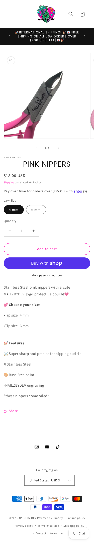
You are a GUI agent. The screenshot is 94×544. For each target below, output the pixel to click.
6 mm (36, 209)
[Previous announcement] (9, 36)
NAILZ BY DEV (27, 518)
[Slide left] (36, 148)
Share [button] (13, 411)
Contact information (49, 533)
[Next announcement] (84, 36)
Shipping (9, 182)
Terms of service (48, 525)
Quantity (10, 221)
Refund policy (76, 518)
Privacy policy (24, 525)
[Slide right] (58, 148)
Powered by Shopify (50, 518)
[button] (10, 14)
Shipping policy (73, 525)
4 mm (14, 209)
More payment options (47, 275)
